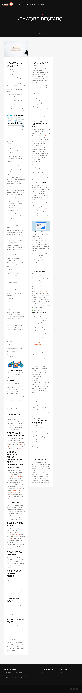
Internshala (10, 534)
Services (62, 674)
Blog (43, 674)
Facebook (21, 444)
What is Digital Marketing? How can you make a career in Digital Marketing (15, 64)
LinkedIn (18, 532)
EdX (12, 476)
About (62, 675)
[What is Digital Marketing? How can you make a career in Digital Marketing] (16, 48)
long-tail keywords (42, 291)
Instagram (9, 446)
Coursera (18, 476)
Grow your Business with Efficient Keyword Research (41, 63)
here (8, 498)
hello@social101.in (30, 679)
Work (43, 672)
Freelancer (11, 538)
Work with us (44, 675)
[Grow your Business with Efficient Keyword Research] (41, 48)
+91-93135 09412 (12, 679)
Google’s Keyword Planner (43, 209)
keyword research (41, 85)
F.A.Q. (62, 672)
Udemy (9, 476)
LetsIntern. (17, 534)
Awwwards (22, 448)
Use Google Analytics (37, 343)
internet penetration (14, 128)
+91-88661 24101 (22, 679)
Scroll (41, 33)
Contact (43, 677)
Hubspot (19, 474)
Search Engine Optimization (40, 135)
